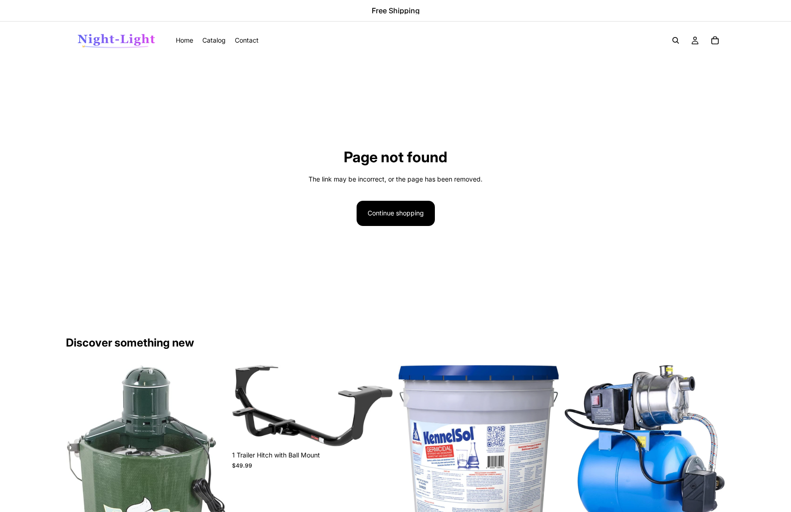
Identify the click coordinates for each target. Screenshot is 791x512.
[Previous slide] (79, 487)
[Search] (676, 40)
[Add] (378, 432)
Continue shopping (396, 213)
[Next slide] (213, 487)
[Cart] (715, 40)
